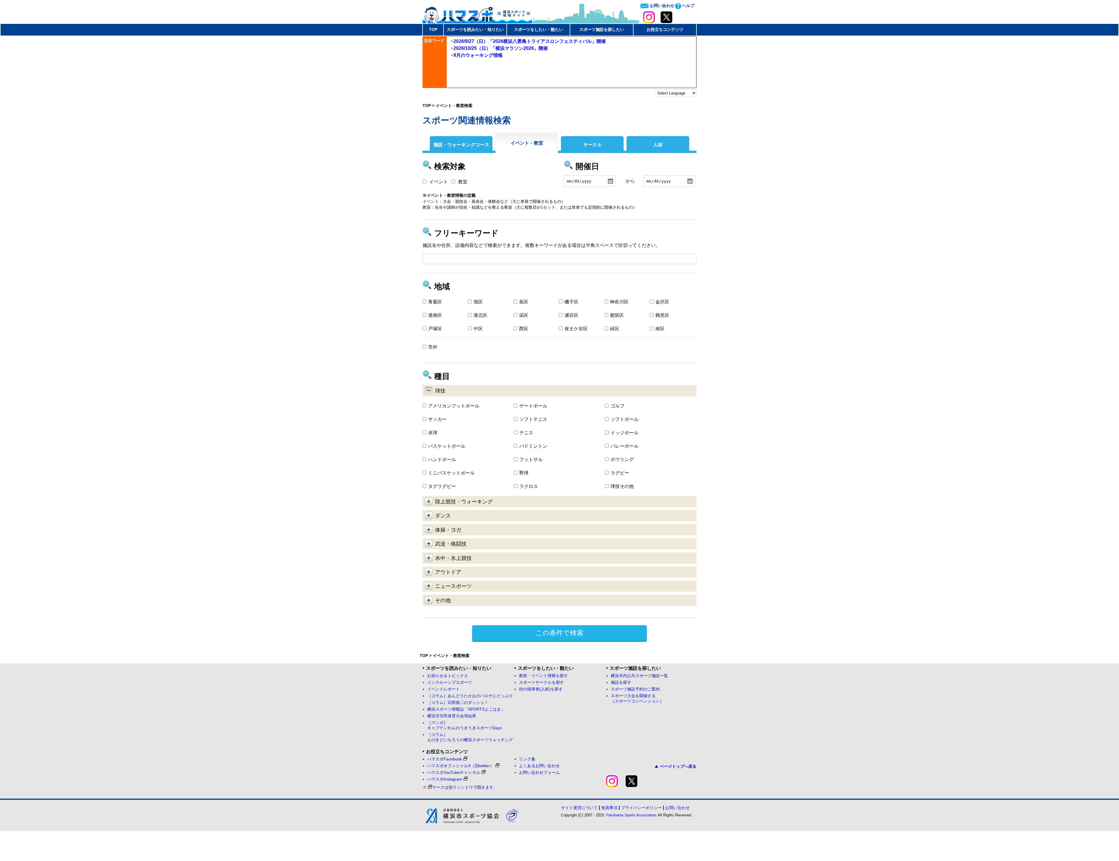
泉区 (523, 301)
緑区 (614, 328)
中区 (478, 328)
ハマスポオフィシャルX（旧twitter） (460, 766)
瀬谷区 (571, 315)
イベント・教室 (527, 142)
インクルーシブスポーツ (449, 682)
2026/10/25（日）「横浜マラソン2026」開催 (500, 48)
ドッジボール (624, 432)
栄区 (523, 315)
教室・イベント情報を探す (543, 676)
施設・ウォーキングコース (461, 144)
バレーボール (624, 446)
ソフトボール (624, 419)
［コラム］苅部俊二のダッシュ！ (457, 702)
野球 (524, 472)
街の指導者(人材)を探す (541, 689)
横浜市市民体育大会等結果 (451, 716)
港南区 (435, 315)
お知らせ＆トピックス (447, 676)
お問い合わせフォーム (539, 772)
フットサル (531, 459)
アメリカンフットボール (453, 405)
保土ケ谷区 (576, 328)
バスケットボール (446, 446)
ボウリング (622, 459)
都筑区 (617, 315)
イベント (438, 181)
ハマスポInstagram (444, 779)
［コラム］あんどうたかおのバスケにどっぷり (470, 696)
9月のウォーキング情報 (478, 55)
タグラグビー (442, 486)
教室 (462, 181)
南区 (660, 328)
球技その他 (622, 486)
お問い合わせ (661, 5)
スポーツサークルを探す (541, 682)
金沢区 (662, 301)
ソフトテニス (533, 419)
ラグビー (619, 472)
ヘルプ (687, 5)
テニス (526, 432)
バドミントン (533, 446)
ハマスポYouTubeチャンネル (453, 772)
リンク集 (527, 759)
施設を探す (621, 682)
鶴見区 (662, 315)
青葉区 (435, 301)
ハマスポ (477, 13)
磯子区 (571, 301)
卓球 (432, 432)
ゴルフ (617, 405)
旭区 (478, 301)
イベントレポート (443, 689)
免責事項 (609, 807)
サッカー (437, 419)
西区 (523, 328)
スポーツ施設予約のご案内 (635, 689)
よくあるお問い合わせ (539, 766)
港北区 (481, 315)
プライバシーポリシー (641, 807)
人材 (658, 144)
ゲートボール (533, 405)
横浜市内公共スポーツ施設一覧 (639, 676)
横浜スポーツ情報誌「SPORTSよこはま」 (466, 709)
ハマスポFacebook (444, 759)
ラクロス (528, 486)
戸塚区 (435, 328)
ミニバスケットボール (451, 472)
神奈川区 (619, 301)
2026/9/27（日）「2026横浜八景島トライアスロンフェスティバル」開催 (529, 41)
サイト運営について (579, 807)
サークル (592, 144)
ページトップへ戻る (678, 766)
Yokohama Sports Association (631, 815)
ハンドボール (442, 459)
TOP (433, 29)
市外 (432, 347)
